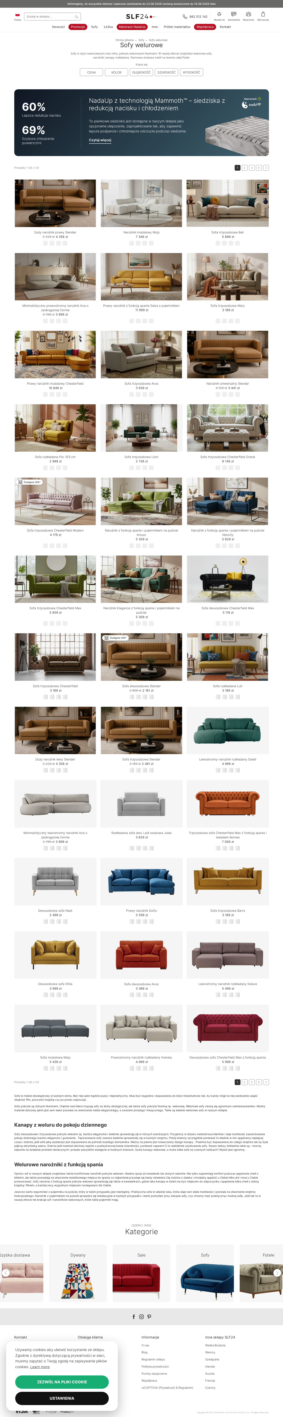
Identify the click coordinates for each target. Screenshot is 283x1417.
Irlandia (210, 1366)
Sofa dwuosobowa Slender (141, 686)
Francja (210, 1380)
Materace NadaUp (132, 27)
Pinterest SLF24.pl (149, 1317)
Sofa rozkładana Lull (227, 686)
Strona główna (125, 40)
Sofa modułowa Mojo (55, 1057)
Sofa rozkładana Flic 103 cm (55, 457)
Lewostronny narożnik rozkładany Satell (227, 759)
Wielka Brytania (215, 1345)
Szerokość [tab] (166, 72)
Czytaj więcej (100, 140)
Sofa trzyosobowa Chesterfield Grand (227, 457)
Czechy (210, 1387)
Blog (144, 1352)
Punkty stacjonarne (154, 1373)
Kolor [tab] (116, 72)
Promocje (78, 27)
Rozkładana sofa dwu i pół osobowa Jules (141, 833)
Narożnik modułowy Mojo (141, 232)
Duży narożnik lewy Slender (55, 759)
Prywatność (167, 1387)
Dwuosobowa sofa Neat (55, 910)
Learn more (40, 1367)
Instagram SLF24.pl (141, 1317)
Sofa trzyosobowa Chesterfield (55, 686)
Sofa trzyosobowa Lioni (141, 457)
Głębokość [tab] (141, 72)
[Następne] (266, 168)
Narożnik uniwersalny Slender (227, 383)
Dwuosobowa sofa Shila (55, 984)
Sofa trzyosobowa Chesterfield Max (55, 608)
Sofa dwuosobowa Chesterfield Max (228, 608)
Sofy (94, 27)
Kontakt (225, 27)
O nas (145, 1345)
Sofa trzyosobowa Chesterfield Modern (55, 530)
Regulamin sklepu (153, 1359)
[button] (91, 188)
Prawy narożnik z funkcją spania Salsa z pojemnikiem (141, 305)
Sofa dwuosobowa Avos (141, 984)
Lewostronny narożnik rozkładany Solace (227, 984)
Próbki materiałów (177, 27)
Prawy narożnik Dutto (141, 910)
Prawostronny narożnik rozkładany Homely (141, 1057)
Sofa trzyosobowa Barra (227, 910)
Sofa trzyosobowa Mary (228, 305)
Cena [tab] (91, 72)
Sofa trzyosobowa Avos (141, 383)
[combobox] (52, 16)
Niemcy (210, 1352)
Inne (155, 27)
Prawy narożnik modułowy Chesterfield (55, 383)
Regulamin (185, 1387)
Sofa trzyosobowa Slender (141, 759)
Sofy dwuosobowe (26, 1134)
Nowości (58, 27)
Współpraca (205, 27)
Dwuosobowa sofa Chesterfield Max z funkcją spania (227, 1057)
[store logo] (141, 16)
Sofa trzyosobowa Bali (228, 232)
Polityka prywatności (155, 1366)
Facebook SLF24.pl (133, 1317)
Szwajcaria (212, 1359)
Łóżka (108, 27)
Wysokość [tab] (191, 72)
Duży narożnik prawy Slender (55, 232)
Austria (209, 1373)
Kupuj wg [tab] (141, 64)
